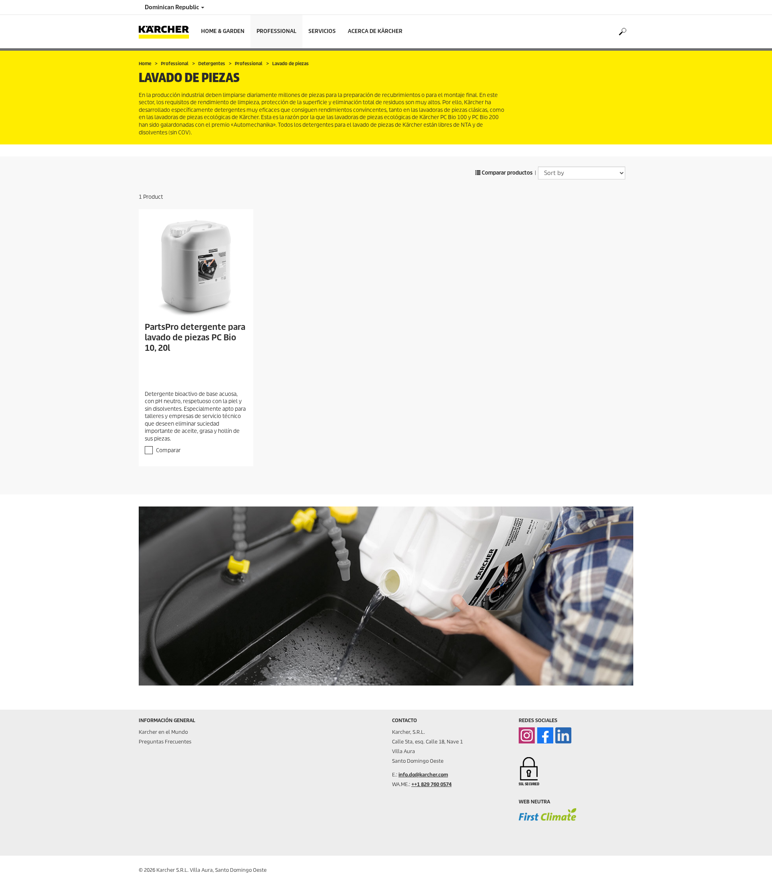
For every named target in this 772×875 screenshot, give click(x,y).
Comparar (168, 450)
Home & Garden (222, 31)
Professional (276, 31)
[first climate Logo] (547, 820)
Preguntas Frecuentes (165, 742)
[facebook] (545, 735)
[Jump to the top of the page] (752, 859)
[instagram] (527, 735)
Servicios (322, 31)
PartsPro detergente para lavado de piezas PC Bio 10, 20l (195, 337)
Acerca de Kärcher (375, 31)
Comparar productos (506, 172)
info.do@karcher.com (423, 775)
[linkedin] (563, 735)
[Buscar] (622, 31)
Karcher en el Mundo (163, 732)
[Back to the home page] (167, 32)
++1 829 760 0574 (431, 784)
